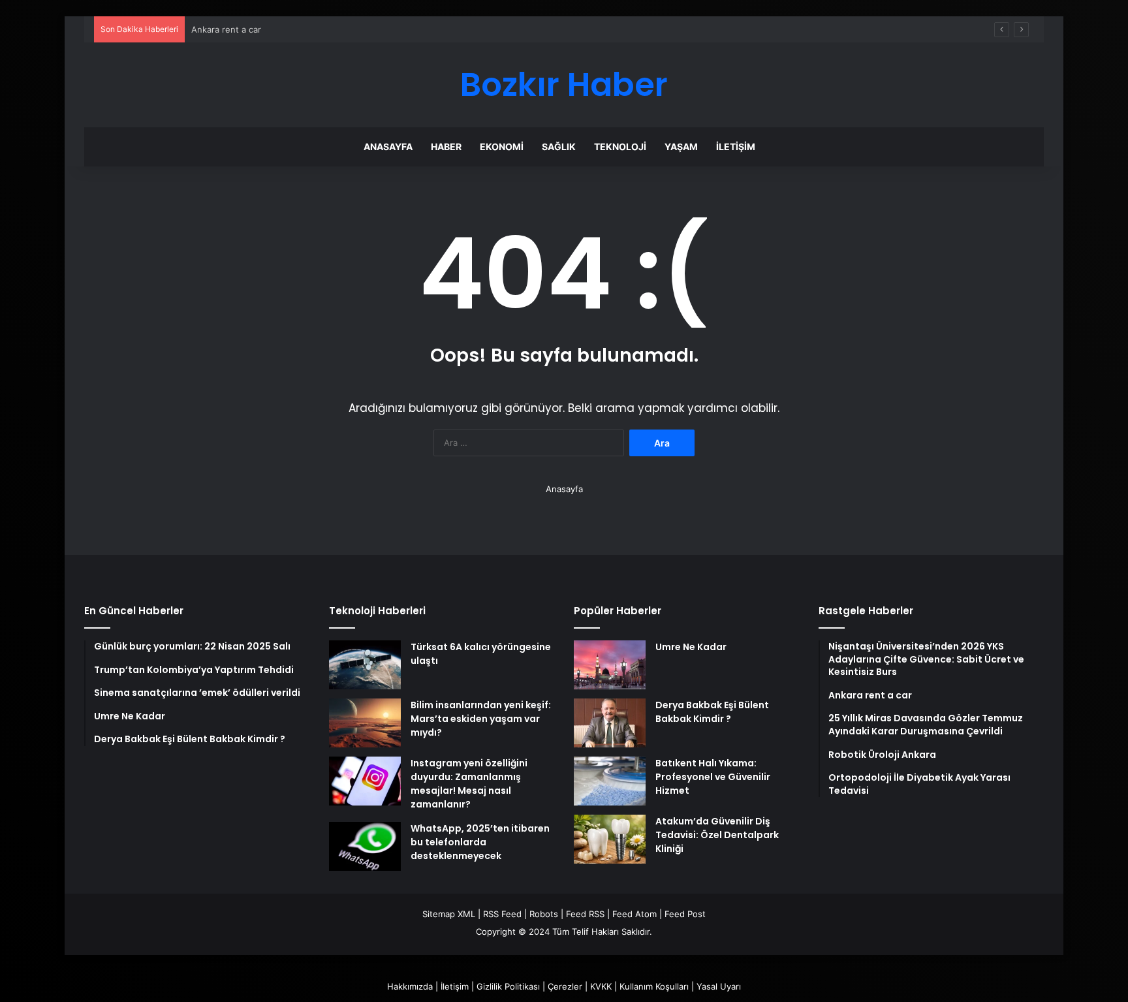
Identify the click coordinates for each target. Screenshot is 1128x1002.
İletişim (735, 146)
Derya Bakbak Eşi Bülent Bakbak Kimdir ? (712, 711)
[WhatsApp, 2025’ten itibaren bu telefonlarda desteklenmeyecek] (365, 846)
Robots (543, 914)
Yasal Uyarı (719, 986)
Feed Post (685, 914)
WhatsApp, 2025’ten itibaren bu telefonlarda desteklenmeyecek (480, 842)
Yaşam (681, 146)
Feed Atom (634, 914)
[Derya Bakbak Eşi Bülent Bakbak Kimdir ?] (610, 722)
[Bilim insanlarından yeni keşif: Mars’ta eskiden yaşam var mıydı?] (365, 722)
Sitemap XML (448, 914)
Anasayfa (388, 146)
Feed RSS (585, 914)
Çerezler (565, 986)
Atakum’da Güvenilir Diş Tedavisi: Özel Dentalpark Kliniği (717, 835)
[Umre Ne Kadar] (610, 664)
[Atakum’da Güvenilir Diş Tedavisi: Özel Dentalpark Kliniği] (610, 839)
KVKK (601, 986)
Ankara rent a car (226, 29)
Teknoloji (620, 146)
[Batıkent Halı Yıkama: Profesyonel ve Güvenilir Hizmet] (610, 781)
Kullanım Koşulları (654, 986)
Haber (446, 146)
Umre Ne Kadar (691, 646)
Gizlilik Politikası (508, 986)
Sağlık (559, 146)
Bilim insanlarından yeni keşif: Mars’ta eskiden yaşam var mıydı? (481, 718)
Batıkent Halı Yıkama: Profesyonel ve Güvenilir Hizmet (712, 777)
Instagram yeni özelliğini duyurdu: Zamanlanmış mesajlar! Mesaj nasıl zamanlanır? (469, 784)
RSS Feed (502, 914)
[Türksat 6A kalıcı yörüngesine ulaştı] (365, 664)
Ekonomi (502, 146)
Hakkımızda (410, 986)
